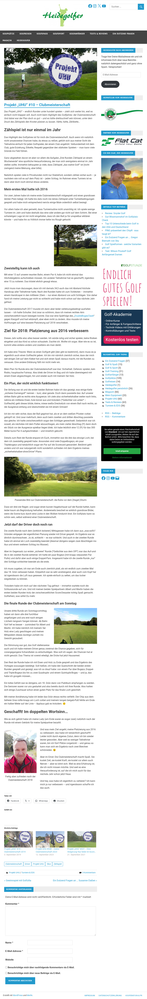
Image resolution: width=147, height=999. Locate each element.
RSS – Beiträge (112, 413)
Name (9, 942)
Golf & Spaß (111, 364)
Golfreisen (25, 33)
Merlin (29, 995)
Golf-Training (111, 371)
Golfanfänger (77, 33)
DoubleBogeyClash (84, 315)
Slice (49, 864)
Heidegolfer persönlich (116, 388)
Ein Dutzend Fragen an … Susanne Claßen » (75, 880)
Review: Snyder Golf (115, 213)
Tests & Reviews (99, 33)
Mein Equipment (113, 395)
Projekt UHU (38, 864)
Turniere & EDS (28, 872)
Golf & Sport (111, 367)
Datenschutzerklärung (110, 995)
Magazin (7, 40)
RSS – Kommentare (115, 416)
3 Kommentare (88, 872)
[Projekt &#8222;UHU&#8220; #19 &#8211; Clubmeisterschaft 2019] (18, 839)
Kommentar (12, 903)
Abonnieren (110, 84)
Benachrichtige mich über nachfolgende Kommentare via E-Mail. (41, 967)
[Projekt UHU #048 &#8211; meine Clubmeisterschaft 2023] (50, 839)
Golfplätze (8, 33)
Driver (27, 864)
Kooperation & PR (133, 995)
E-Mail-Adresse (14, 951)
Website (9, 959)
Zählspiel (58, 864)
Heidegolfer (23, 40)
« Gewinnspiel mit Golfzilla (17, 880)
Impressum (89, 995)
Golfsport (58, 33)
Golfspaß (42, 33)
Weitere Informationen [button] (122, 457)
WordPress (18, 995)
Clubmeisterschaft (13, 864)
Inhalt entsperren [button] (122, 451)
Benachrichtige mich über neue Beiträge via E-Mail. (34, 973)
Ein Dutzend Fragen (123, 33)
